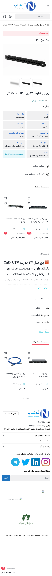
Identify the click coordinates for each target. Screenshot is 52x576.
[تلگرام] (15, 462)
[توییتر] (25, 462)
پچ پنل (42, 25)
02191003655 (40, 422)
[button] (28, 398)
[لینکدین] (35, 462)
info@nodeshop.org (37, 425)
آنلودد (36, 25)
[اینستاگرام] (45, 462)
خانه (47, 25)
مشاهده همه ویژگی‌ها (14, 154)
